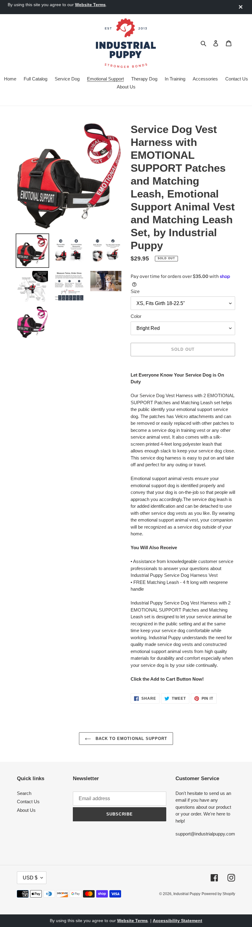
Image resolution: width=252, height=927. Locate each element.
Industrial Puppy (186, 894)
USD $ (30, 877)
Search (24, 793)
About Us (26, 810)
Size (135, 291)
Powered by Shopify (218, 894)
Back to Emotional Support (130, 738)
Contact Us (28, 801)
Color (136, 316)
